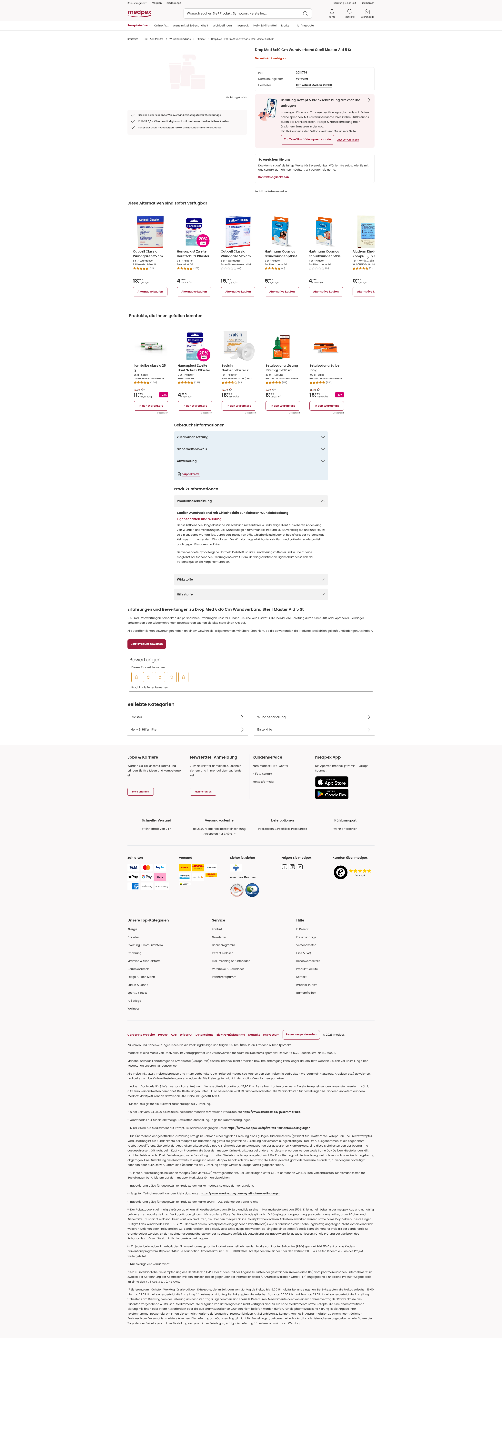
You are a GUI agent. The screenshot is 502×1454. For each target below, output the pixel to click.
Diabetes (133, 937)
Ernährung (134, 953)
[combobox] (248, 13)
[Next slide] (368, 257)
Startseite (132, 39)
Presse (163, 1035)
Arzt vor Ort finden (348, 140)
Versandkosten (306, 945)
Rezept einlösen (222, 953)
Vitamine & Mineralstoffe (144, 961)
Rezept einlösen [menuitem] (138, 25)
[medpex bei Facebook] (284, 867)
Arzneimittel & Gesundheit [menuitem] (190, 25)
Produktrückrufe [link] (307, 969)
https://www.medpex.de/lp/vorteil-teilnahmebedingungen (268, 1128)
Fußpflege (134, 1001)
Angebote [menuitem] (307, 25)
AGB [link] (174, 1035)
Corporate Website (141, 1035)
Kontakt (217, 929)
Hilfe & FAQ (303, 953)
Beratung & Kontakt (345, 3)
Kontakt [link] (301, 977)
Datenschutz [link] (204, 1035)
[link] (237, 890)
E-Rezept (302, 929)
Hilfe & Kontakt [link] (262, 774)
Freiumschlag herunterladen (231, 961)
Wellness (133, 1009)
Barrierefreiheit (306, 993)
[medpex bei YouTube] (300, 867)
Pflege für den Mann (141, 977)
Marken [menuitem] (286, 25)
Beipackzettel (191, 474)
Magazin (157, 3)
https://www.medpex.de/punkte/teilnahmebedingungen (240, 1193)
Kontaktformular (263, 782)
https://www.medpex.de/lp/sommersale (271, 1112)
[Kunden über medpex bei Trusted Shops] (354, 872)
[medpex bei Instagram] (292, 867)
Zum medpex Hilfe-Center (270, 766)
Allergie (132, 929)
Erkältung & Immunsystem (145, 945)
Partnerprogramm (224, 977)
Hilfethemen (368, 3)
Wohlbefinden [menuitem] (222, 25)
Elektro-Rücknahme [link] (230, 1035)
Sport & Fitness (137, 993)
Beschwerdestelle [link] (308, 961)
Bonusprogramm (223, 945)
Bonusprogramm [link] (137, 3)
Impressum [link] (271, 1035)
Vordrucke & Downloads (228, 969)
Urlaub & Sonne (137, 985)
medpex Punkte (306, 985)
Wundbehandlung (180, 39)
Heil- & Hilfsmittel (154, 39)
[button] (307, 139)
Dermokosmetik (138, 969)
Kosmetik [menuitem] (242, 25)
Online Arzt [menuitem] (161, 25)
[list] (187, 71)
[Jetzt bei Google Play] (343, 794)
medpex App (173, 3)
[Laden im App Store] (343, 781)
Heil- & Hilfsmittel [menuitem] (264, 25)
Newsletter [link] (219, 937)
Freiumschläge (306, 937)
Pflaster (201, 39)
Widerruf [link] (186, 1035)
